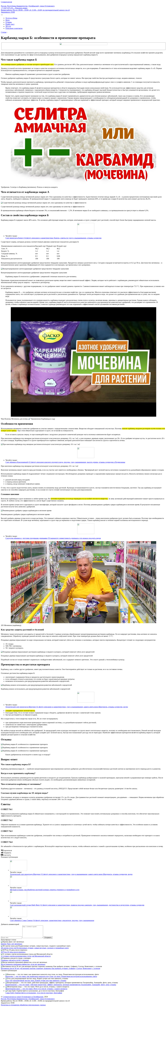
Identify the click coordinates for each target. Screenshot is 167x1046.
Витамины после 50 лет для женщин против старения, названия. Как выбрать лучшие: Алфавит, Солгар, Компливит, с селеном (50, 968)
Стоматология (6, 2)
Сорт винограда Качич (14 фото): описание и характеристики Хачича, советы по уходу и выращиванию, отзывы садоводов (53, 238)
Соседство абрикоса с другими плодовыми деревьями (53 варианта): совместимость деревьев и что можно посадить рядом (53, 538)
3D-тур (8, 26)
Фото (7, 20)
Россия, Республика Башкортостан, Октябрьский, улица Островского (28, 6)
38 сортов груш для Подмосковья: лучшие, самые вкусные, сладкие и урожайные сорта (35, 948)
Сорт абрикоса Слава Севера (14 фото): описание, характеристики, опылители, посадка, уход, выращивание (52, 920)
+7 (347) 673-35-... (14, 8)
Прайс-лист (9, 24)
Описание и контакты (13, 28)
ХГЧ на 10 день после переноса (13, 952)
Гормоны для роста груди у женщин (15, 960)
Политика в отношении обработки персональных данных (23, 1005)
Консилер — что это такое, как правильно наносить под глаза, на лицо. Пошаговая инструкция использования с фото (51, 976)
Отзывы (8, 22)
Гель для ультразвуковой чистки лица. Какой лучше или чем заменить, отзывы (35, 980)
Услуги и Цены (11, 18)
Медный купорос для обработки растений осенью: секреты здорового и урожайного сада (44, 890)
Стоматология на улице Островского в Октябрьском (23, 997)
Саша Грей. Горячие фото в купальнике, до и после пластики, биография (33, 993)
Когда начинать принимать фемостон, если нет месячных (23, 964)
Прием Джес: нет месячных (11, 944)
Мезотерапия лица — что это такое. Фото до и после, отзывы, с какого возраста (36, 989)
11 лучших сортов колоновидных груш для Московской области (26, 956)
